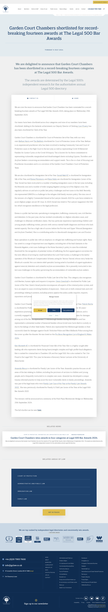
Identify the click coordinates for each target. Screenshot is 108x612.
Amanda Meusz (21, 368)
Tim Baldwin (38, 141)
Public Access (53, 9)
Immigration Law (25, 491)
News (46, 570)
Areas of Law (43, 9)
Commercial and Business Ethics (66, 566)
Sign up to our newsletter (36, 603)
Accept (40, 310)
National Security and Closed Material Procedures (92, 571)
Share (76, 98)
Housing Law (84, 558)
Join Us (77, 9)
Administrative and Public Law (31, 483)
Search (104, 9)
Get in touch (54, 512)
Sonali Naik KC (63, 175)
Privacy (56, 315)
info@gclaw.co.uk (13, 565)
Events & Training (50, 572)
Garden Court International (65, 587)
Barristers (26, 9)
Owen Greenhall (62, 281)
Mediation (83, 566)
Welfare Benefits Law (86, 585)
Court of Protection (27, 476)
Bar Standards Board (100, 604)
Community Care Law (64, 568)
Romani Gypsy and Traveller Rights (89, 582)
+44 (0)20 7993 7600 (94, 9)
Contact (83, 9)
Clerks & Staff (34, 9)
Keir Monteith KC (21, 346)
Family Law (22, 499)
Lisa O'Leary (83, 126)
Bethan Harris (24, 141)
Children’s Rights (63, 560)
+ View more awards (54, 532)
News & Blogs (63, 9)
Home (46, 557)
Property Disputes (85, 576)
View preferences (68, 310)
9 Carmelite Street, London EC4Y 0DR (19, 571)
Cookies (50, 315)
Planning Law (84, 574)
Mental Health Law (85, 568)
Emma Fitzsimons (37, 179)
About (19, 9)
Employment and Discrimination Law (67, 579)
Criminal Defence (63, 574)
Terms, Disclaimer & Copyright (99, 602)
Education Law (62, 576)
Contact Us (33, 98)
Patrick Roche (87, 304)
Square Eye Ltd (102, 607)
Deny (54, 310)
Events (71, 9)
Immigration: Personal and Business (89, 563)
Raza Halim (52, 179)
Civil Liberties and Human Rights (66, 563)
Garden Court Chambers (5, 9)
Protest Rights (84, 579)
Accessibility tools (100, 2)
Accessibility (76, 602)
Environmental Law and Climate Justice (68, 582)
